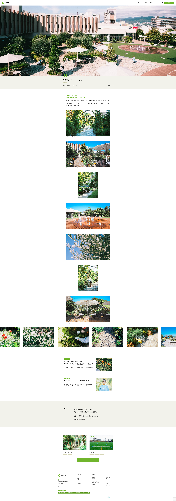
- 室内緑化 (93, 478)
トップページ (79, 474)
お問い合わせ (169, 2)
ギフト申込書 (62, 490)
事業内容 (146, 2)
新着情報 (161, 2)
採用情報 (156, 2)
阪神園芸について (139, 2)
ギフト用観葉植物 (70, 492)
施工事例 (151, 2)
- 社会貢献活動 (79, 483)
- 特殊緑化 (93, 477)
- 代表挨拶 (78, 478)
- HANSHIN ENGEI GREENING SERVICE (82, 482)
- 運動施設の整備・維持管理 (95, 482)
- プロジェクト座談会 (109, 478)
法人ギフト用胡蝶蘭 (62, 492)
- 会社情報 (78, 479)
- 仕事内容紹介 (108, 477)
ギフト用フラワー (78, 492)
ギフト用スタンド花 (86, 492)
